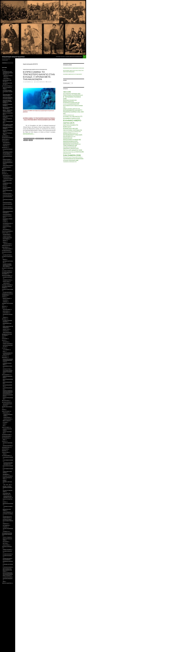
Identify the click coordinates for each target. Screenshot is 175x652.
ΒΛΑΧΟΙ (3, 172)
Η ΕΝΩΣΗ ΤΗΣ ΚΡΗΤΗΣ (7, 343)
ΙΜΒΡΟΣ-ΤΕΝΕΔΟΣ (6, 420)
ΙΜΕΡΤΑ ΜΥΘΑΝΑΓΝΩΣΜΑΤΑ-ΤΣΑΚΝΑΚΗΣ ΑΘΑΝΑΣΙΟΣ (7, 570)
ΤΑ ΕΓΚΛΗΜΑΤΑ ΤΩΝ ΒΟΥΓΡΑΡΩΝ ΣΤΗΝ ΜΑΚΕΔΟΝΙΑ (8, 372)
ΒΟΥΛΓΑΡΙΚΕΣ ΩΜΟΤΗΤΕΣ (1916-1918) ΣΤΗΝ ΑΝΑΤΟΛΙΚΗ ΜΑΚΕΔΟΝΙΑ (73, 71)
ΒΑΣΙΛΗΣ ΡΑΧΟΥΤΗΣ (39, 138)
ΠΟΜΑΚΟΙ (5, 317)
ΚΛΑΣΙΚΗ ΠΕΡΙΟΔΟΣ (7, 154)
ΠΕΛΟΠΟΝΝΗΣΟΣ (5, 437)
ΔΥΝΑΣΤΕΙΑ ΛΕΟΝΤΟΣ (7, 207)
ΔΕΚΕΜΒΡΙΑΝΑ (6, 474)
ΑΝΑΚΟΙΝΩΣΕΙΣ (5, 136)
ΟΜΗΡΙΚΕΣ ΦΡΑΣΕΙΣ (71, 148)
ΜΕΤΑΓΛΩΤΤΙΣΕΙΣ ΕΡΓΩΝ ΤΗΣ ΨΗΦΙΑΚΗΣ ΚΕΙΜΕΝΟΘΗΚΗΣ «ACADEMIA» (8, 574)
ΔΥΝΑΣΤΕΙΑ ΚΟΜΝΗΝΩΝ (7, 204)
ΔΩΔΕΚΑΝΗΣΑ (74, 104)
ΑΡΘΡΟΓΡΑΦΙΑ (26, 69)
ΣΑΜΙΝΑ (30, 140)
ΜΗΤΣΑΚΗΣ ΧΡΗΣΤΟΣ (6, 402)
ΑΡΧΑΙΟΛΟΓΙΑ (78, 95)
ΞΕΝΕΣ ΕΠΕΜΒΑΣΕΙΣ (70, 145)
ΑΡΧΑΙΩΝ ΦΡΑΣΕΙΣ (6, 234)
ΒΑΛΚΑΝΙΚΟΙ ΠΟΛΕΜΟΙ (70, 100)
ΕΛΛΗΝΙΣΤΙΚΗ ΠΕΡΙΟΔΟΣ (7, 149)
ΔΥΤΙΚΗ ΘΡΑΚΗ (6, 312)
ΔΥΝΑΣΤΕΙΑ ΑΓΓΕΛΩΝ (7, 178)
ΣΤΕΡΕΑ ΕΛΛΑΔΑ (5, 452)
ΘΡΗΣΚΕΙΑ (75, 133)
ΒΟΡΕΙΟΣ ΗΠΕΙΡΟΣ (68, 101)
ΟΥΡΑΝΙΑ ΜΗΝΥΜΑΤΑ (6, 436)
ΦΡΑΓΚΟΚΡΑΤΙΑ (6, 229)
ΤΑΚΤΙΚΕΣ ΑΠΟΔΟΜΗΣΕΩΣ (8, 528)
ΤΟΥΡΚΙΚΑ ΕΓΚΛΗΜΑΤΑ (7, 506)
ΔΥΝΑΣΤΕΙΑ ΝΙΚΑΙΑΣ (6, 214)
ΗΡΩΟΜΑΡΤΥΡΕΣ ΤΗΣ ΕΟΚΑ (7, 303)
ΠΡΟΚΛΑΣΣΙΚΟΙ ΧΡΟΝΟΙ (7, 165)
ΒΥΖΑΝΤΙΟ (66, 104)
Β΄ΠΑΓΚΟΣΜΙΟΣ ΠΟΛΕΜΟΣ (8, 468)
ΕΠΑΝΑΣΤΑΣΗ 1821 (70, 128)
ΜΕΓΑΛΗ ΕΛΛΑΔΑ (5, 400)
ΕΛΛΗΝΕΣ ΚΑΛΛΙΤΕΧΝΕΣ (7, 252)
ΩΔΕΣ (4, 581)
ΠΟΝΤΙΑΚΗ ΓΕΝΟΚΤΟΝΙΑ (69, 152)
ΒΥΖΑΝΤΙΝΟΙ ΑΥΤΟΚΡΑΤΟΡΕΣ (71, 102)
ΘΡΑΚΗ (67, 133)
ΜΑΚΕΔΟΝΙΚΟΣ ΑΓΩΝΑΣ (72, 139)
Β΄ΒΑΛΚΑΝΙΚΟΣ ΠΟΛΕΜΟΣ (8, 465)
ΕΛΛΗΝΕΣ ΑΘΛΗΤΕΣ (6, 250)
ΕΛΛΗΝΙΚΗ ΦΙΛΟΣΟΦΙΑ (7, 555)
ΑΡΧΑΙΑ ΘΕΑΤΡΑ (6, 142)
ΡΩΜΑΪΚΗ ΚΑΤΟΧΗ (6, 167)
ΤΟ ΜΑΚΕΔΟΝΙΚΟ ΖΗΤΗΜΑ (76, 157)
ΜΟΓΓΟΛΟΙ (5, 543)
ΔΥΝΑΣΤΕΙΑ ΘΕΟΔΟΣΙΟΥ (7, 196)
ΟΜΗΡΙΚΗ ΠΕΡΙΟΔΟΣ (7, 161)
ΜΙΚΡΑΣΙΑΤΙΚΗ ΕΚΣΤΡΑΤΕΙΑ (70, 142)
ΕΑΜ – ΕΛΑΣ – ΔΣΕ (6, 484)
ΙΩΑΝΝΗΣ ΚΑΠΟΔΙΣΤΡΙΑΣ (7, 499)
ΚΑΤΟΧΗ (66, 136)
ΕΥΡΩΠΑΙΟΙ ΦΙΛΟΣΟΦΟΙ (7, 567)
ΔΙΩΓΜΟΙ (4, 186)
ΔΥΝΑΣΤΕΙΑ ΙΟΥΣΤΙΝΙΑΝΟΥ (8, 199)
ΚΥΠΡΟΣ (3, 348)
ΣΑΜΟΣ (4, 424)
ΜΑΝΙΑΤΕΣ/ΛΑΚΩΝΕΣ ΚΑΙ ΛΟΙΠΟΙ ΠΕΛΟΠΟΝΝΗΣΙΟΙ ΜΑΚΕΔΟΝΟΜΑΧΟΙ (8, 392)
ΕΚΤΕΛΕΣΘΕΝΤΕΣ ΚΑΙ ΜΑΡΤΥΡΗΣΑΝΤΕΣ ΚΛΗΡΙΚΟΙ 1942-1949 (73, 111)
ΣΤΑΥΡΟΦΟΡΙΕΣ (6, 225)
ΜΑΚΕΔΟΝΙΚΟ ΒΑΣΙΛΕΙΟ (7, 156)
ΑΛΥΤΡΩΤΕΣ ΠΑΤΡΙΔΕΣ (71, 93)
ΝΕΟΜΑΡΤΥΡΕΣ (6, 329)
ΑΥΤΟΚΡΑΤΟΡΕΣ (6, 177)
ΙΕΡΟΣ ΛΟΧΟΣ (6, 283)
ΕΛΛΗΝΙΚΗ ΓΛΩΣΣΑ (71, 118)
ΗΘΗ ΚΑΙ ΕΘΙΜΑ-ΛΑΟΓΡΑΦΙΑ (72, 130)
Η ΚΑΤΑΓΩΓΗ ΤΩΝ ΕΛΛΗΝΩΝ (69, 131)
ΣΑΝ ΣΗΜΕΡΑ (72, 155)
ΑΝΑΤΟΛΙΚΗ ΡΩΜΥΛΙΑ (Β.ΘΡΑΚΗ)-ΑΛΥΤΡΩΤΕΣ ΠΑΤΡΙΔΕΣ (7, 101)
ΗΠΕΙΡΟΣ (78, 131)
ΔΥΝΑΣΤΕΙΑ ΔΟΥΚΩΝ (7, 193)
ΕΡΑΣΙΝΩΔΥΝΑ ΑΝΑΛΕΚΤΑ (8, 561)
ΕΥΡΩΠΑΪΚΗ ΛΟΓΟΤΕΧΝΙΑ (8, 564)
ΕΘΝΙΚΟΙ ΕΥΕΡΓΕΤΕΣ (6, 245)
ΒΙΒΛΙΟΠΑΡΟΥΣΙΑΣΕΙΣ (6, 170)
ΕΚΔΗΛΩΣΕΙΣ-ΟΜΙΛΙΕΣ (7, 248)
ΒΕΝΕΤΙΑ (4, 259)
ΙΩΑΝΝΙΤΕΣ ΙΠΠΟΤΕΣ (7, 419)
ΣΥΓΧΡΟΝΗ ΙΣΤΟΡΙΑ (6, 455)
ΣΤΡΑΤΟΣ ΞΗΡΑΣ (6, 281)
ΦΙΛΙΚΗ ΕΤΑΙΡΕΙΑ (6, 545)
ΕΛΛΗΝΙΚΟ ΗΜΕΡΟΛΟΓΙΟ (40, 81)
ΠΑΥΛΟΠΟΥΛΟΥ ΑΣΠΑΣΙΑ (7, 314)
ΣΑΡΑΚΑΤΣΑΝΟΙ (5, 449)
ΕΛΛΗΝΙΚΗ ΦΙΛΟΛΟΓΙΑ (7, 554)
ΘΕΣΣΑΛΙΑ (4, 306)
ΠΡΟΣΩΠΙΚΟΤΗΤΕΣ (43, 69)
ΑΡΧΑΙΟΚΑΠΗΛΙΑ (6, 144)
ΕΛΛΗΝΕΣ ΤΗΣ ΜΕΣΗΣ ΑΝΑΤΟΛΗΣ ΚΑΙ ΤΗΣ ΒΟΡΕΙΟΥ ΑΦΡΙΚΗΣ (7, 265)
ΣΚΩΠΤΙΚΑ (4, 450)
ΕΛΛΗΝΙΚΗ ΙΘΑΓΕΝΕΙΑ (7, 292)
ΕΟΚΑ (67, 127)
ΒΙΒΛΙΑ (3, 168)
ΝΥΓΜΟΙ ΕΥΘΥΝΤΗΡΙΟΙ (7, 577)
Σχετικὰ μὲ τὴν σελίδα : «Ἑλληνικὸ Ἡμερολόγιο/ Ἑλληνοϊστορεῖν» (69, 56)
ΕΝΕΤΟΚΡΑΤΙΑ (5, 341)
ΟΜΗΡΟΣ (4, 240)
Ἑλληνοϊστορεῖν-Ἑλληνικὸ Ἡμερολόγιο (13, 56)
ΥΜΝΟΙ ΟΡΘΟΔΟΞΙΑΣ (7, 332)
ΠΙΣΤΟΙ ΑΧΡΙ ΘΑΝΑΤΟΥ (72, 150)
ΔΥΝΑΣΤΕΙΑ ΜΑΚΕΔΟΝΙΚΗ (8, 208)
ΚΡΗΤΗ (72, 136)
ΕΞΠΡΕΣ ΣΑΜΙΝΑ (48, 138)
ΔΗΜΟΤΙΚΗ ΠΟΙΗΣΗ (7, 243)
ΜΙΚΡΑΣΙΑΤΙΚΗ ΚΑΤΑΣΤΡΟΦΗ (71, 144)
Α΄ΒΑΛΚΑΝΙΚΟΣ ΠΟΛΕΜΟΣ (8, 457)
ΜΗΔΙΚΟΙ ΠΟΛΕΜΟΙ (6, 159)
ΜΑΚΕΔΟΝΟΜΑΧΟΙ (70, 141)
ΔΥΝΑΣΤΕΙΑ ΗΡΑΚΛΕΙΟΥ (7, 195)
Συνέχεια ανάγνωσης (28, 133)
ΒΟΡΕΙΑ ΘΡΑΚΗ (6, 311)
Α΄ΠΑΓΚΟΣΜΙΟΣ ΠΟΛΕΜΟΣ (8, 460)
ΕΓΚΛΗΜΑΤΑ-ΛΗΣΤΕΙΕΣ (7, 476)
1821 (67, 92)
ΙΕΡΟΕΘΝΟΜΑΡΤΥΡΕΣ (72, 135)
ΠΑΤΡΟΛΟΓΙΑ (5, 330)
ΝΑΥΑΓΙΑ (37, 69)
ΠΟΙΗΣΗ (4, 242)
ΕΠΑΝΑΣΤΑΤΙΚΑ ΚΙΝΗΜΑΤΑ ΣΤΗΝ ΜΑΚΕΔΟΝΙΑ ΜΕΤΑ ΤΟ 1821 (8, 360)
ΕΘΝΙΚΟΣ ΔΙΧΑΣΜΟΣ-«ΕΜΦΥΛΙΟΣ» (71, 108)
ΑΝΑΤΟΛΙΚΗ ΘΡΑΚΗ (6, 309)
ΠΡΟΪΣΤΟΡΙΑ (5, 145)
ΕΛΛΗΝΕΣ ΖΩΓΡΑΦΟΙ (7, 255)
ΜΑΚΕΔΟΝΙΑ (67, 138)
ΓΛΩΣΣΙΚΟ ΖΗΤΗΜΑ (6, 236)
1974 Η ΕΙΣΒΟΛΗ (6, 349)
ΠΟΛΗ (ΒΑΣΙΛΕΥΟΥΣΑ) (7, 223)
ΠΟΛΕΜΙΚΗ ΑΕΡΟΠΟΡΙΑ (7, 277)
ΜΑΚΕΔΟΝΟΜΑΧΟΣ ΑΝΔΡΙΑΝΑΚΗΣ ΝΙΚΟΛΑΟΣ (73, 68)
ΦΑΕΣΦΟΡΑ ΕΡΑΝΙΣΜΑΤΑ (7, 578)
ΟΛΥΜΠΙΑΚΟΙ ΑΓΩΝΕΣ (6, 434)
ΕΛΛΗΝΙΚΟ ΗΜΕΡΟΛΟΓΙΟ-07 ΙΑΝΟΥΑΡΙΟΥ (72, 74)
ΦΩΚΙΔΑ (4, 453)
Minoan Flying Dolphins (29, 138)
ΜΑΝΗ (4, 439)
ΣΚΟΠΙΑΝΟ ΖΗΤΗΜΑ (7, 369)
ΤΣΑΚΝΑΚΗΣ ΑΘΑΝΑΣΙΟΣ (69, 161)
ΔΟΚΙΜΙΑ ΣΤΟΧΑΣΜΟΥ (7, 549)
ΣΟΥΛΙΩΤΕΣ (5, 300)
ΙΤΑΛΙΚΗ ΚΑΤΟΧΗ (6, 417)
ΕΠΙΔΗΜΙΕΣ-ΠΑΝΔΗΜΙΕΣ (7, 284)
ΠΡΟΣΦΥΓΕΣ (67, 153)
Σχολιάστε (49, 81)
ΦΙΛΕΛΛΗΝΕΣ (6, 78)
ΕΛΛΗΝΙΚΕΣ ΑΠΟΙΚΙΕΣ (6, 271)
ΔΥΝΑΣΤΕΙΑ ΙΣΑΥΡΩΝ (7, 202)
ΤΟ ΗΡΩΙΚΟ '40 (5, 531)
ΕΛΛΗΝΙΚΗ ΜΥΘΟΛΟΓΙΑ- (7, 551)
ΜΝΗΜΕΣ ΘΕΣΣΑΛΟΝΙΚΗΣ (7, 406)
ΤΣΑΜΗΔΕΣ (5, 301)
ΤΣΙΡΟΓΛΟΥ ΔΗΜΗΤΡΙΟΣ (6, 583)
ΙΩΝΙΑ (3, 337)
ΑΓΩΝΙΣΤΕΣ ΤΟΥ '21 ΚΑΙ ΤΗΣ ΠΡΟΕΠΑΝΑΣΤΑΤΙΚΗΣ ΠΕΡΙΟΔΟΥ (8, 73)
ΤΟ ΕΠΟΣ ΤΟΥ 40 (67, 157)
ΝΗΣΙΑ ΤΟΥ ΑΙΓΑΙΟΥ (6, 411)
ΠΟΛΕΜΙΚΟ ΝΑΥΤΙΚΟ (7, 280)
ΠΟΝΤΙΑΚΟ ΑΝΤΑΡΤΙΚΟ (7, 445)
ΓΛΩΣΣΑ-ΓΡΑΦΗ (5, 232)
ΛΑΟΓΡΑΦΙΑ (4, 355)
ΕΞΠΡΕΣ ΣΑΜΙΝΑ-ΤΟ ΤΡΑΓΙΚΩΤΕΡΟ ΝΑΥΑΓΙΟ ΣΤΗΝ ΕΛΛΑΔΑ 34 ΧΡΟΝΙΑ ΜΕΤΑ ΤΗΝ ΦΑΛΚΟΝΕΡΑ (39, 75)
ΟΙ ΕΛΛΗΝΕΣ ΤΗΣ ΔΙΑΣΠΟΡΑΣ (69, 146)
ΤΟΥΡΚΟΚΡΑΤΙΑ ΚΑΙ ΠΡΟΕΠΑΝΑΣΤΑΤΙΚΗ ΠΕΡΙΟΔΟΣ (73, 159)
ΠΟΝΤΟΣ (79, 152)
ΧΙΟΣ (4, 425)
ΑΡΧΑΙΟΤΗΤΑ (4, 147)
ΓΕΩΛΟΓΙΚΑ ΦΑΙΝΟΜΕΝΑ (7, 231)
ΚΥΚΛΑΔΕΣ (5, 422)
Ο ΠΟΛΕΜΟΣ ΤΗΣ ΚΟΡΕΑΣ (8, 513)
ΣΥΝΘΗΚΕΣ (5, 526)
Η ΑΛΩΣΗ (4, 221)
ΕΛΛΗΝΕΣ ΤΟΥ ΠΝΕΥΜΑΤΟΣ (72, 116)
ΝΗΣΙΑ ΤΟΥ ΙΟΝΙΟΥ (5, 427)
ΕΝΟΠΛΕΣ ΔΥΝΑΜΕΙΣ (70, 125)
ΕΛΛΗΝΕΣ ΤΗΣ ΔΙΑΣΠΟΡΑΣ (7, 256)
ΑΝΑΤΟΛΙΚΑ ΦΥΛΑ (6, 175)
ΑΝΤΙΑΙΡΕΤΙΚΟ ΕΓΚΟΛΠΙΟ (7, 137)
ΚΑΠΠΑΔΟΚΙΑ (4, 338)
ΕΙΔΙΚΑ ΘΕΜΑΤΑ (32, 69)
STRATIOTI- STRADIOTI (7, 537)
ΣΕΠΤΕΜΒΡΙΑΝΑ (6, 525)
